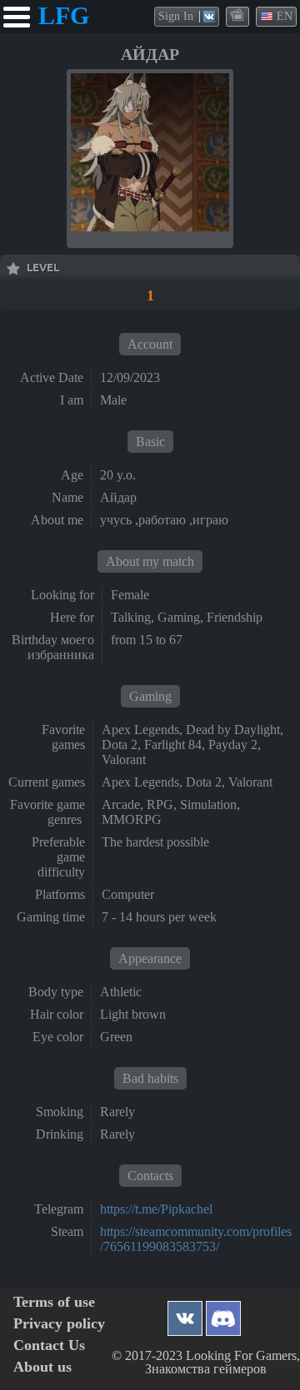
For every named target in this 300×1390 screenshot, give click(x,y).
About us (42, 1367)
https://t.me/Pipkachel (156, 1209)
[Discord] (223, 1314)
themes (238, 15)
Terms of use (54, 1302)
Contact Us (49, 1345)
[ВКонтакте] (185, 1314)
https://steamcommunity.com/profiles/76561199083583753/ (196, 1238)
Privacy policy (59, 1324)
